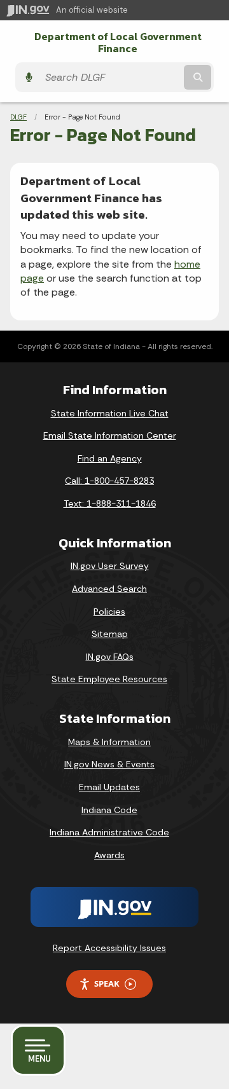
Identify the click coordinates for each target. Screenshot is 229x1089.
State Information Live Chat (110, 413)
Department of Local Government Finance (118, 43)
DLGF (18, 117)
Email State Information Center (109, 435)
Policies (109, 611)
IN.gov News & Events (109, 764)
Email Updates (109, 787)
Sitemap (110, 634)
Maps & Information (109, 742)
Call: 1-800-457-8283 (109, 480)
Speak (107, 983)
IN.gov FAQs (110, 656)
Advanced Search (109, 588)
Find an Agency (110, 458)
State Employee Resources (109, 679)
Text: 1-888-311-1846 (110, 503)
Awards (109, 855)
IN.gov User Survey (110, 566)
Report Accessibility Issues (109, 948)
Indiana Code (109, 810)
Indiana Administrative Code (109, 832)
